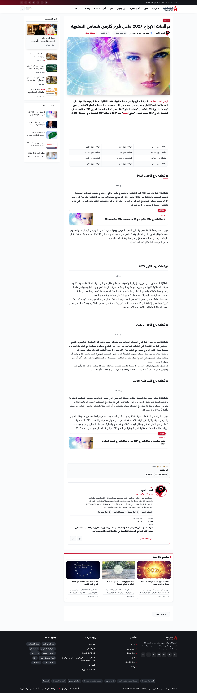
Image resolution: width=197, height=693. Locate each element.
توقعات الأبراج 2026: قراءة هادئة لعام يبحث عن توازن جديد (155, 582)
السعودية (149, 474)
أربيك (126, 113)
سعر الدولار (34, 649)
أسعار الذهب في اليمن (47, 658)
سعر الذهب (36, 662)
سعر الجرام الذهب (48, 644)
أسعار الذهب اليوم (33, 644)
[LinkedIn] (33, 2)
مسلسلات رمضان (48, 653)
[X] (42, 2)
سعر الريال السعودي (47, 649)
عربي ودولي (122, 8)
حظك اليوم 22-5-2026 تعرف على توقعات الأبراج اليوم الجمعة (36, 155)
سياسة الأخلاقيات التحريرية (92, 681)
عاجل (146, 8)
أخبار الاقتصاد (100, 8)
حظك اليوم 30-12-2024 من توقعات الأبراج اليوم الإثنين (84, 582)
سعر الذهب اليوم (49, 662)
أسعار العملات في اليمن (70, 689)
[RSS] (21, 2)
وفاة (34, 658)
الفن (111, 8)
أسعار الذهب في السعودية (29, 689)
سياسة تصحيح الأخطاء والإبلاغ (128, 681)
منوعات (78, 8)
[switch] (28, 8)
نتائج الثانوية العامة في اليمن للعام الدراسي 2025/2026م (37, 92)
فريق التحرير (110, 681)
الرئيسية (155, 8)
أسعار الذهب (35, 653)
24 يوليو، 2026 (121, 33)
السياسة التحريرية (88, 670)
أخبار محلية (135, 8)
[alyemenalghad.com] (79, 538)
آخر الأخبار (91, 649)
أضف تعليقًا (159, 614)
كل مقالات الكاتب (144, 539)
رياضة (87, 8)
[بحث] (22, 9)
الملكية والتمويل (74, 681)
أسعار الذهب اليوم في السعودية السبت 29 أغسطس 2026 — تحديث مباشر (42, 41)
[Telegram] (25, 2)
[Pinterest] (29, 2)
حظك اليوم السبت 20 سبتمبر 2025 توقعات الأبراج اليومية (120, 582)
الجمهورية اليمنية (161, 474)
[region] (118, 155)
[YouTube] (37, 2)
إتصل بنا (92, 665)
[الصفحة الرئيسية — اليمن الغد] (170, 8)
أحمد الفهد (160, 33)
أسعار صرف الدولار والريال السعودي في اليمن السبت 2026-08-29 (78, 659)
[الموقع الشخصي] (73, 538)
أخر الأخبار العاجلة (88, 653)
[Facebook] (46, 2)
